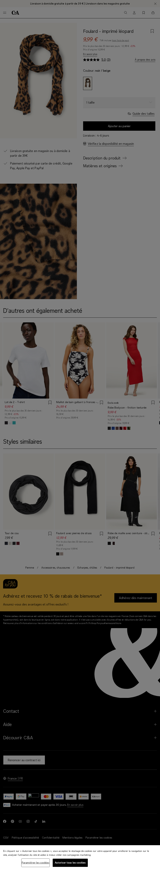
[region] (80, 857)
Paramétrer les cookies (35, 862)
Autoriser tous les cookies (70, 862)
